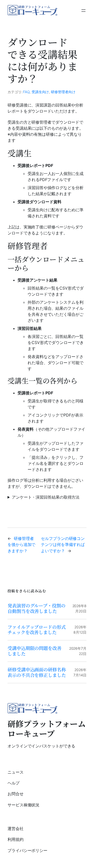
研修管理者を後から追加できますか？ (21, 544)
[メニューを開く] (83, 11)
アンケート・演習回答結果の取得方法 (45, 497)
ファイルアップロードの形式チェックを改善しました (37, 629)
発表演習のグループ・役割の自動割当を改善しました (36, 608)
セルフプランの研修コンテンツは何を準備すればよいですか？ (63, 544)
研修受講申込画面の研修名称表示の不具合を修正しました (37, 672)
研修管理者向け (63, 92)
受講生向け (40, 92)
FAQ (26, 92)
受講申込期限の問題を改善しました (34, 651)
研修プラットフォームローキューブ (46, 728)
